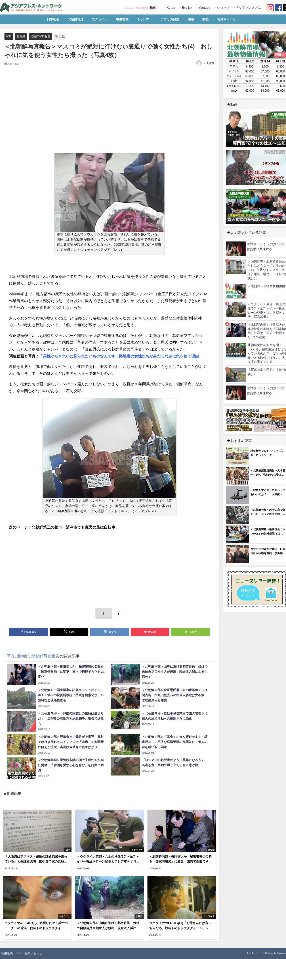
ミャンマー (144, 19)
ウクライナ (99, 19)
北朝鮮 (21, 36)
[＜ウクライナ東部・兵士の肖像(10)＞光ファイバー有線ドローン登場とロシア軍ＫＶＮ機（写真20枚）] (236, 309)
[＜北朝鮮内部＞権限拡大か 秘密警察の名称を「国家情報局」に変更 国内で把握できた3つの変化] (236, 330)
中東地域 (122, 19)
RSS (19, 953)
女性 (62, 36)
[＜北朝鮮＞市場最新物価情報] (236, 291)
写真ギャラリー (228, 19)
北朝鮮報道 (76, 19)
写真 (9, 36)
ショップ (222, 7)
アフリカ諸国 (170, 19)
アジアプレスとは (248, 7)
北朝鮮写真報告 (40, 36)
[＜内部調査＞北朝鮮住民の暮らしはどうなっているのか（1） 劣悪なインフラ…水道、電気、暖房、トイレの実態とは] (236, 267)
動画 (205, 19)
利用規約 (7, 953)
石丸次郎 (209, 63)
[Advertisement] (109, 114)
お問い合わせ (33, 953)
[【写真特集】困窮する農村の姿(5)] (236, 375)
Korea (170, 7)
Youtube (204, 7)
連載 (191, 19)
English (186, 7)
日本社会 (53, 19)
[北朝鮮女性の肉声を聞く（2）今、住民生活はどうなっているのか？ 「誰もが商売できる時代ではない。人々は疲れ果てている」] (236, 350)
